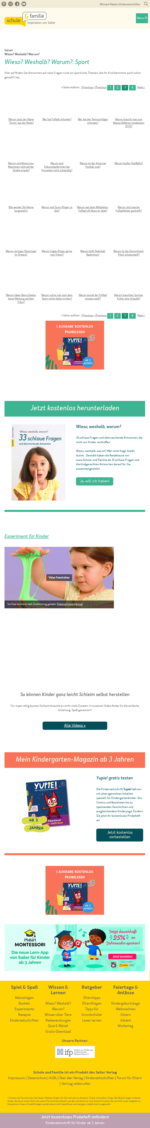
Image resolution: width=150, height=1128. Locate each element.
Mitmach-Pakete (109, 4)
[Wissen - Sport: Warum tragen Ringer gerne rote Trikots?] (56, 237)
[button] (59, 577)
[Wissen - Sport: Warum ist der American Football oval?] (92, 149)
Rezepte (24, 1015)
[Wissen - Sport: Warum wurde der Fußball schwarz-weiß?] (92, 281)
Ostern (125, 1015)
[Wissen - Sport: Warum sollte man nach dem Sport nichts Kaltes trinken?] (56, 281)
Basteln (24, 1003)
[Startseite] (29, 25)
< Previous (87, 87)
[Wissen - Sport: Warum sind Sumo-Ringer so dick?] (56, 193)
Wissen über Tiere (58, 1015)
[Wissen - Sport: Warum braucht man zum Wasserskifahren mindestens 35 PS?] (128, 105)
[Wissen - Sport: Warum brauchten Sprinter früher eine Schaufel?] (128, 281)
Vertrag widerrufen (75, 1084)
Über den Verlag (70, 1078)
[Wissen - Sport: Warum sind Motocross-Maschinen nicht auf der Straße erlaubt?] (21, 149)
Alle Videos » (75, 726)
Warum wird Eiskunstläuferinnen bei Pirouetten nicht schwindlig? (56, 167)
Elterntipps (91, 998)
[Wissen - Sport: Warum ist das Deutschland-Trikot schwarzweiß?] (128, 237)
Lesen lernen (92, 1020)
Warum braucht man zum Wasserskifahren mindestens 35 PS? (128, 123)
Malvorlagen (24, 998)
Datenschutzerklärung (70, 604)
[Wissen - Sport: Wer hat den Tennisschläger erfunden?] (92, 105)
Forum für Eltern (129, 1078)
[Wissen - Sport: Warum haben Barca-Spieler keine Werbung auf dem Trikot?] (21, 281)
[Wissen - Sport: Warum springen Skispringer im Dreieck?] (21, 237)
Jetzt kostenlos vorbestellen (120, 835)
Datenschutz (37, 1078)
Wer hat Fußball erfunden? (56, 119)
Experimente (24, 1009)
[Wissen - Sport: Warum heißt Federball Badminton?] (92, 237)
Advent (125, 1020)
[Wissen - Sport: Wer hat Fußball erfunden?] (56, 105)
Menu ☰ (142, 18)
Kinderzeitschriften (129, 4)
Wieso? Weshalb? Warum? (22, 54)
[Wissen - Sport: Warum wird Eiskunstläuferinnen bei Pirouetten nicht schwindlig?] (56, 149)
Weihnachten (126, 1009)
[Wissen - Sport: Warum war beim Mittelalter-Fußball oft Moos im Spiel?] (92, 193)
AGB (52, 1078)
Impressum (16, 1078)
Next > (141, 87)
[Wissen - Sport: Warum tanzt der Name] (21, 105)
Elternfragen (92, 1003)
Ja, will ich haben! (94, 481)
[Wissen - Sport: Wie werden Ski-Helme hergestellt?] (21, 193)
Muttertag (125, 1026)
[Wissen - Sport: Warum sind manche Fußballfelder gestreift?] (128, 193)
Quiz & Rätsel (58, 1026)
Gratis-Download (58, 1031)
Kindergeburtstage (125, 1003)
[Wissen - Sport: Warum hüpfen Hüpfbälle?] (128, 149)
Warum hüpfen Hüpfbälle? (128, 163)
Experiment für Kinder (26, 536)
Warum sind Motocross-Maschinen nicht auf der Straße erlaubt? (21, 167)
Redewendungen (58, 1020)
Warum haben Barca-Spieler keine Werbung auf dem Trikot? (21, 299)
